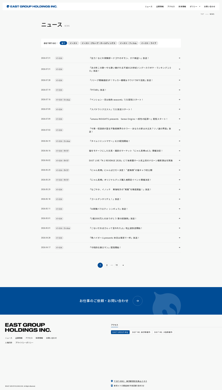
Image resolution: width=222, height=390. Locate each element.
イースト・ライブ (148, 43)
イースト (73, 43)
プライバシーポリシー (24, 342)
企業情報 (160, 6)
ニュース (148, 6)
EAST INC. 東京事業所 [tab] (141, 332)
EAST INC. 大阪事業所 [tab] (163, 332)
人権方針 (8, 342)
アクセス (171, 6)
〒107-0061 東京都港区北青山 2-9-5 (130, 381)
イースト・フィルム (128, 43)
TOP (202, 14)
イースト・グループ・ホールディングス (98, 43)
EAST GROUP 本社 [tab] (120, 332)
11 (117, 265)
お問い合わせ (209, 6)
